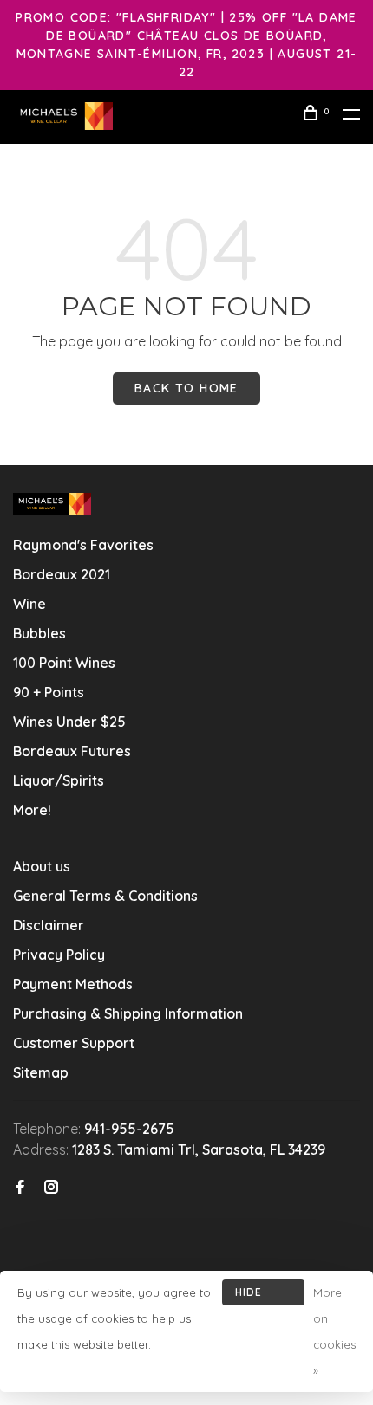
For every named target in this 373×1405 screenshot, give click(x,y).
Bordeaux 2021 (61, 574)
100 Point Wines (64, 662)
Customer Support (73, 1043)
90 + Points (48, 692)
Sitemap (41, 1072)
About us (41, 866)
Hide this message (263, 1295)
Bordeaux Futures (72, 751)
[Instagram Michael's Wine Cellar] (51, 1187)
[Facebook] (20, 1187)
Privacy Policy (59, 954)
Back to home (186, 388)
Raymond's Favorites (83, 545)
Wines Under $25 (69, 721)
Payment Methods (73, 984)
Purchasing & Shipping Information (129, 1013)
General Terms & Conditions (105, 895)
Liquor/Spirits (58, 780)
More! (32, 810)
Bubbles (39, 633)
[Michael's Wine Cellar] (52, 503)
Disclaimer (48, 925)
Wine (29, 603)
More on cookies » (334, 1331)
